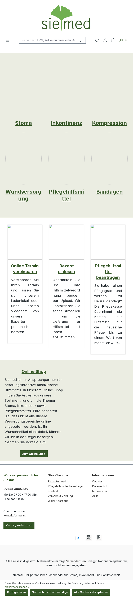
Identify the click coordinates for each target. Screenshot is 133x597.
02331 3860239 (15, 489)
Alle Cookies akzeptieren (91, 592)
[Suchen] (82, 40)
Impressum (99, 491)
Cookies (97, 481)
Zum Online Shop (33, 454)
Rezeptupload (57, 481)
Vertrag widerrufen (19, 525)
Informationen (103, 475)
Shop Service (58, 475)
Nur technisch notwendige (50, 592)
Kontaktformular (14, 515)
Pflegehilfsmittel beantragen (108, 271)
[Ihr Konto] (105, 40)
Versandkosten (76, 561)
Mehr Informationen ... (17, 586)
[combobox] (48, 40)
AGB (95, 496)
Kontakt (53, 491)
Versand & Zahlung (60, 496)
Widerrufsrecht (58, 501)
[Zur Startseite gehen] (66, 18)
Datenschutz (100, 486)
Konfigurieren (16, 592)
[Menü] (7, 40)
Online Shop (34, 371)
